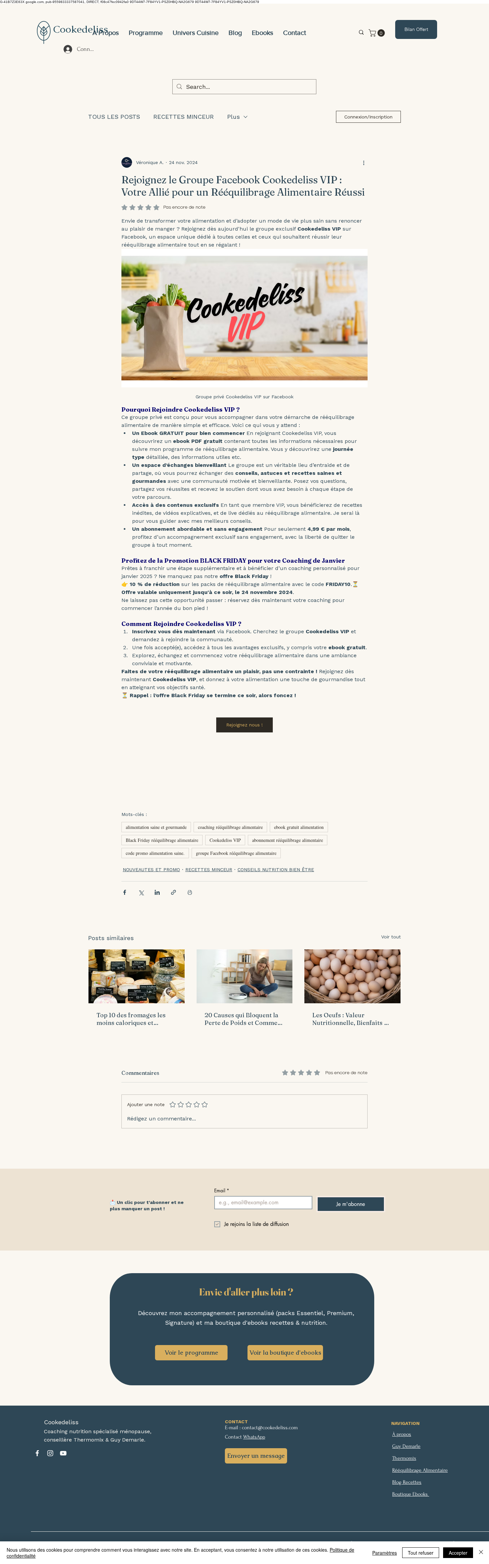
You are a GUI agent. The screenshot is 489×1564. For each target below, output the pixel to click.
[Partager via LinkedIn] (157, 892)
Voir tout (391, 936)
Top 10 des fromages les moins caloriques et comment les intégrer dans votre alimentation (135, 1019)
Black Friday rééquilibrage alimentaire (162, 840)
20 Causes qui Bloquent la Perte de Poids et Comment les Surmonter (244, 1019)
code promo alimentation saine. (155, 853)
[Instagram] (50, 1453)
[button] (196, 32)
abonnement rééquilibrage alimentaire (287, 840)
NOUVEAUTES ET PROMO (151, 869)
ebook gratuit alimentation (299, 827)
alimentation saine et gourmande (156, 827)
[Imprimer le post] (190, 892)
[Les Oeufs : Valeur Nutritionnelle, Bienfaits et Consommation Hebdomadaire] (352, 976)
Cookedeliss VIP (225, 840)
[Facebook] (37, 1453)
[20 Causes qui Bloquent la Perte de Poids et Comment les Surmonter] (245, 976)
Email (221, 1190)
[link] (378, 33)
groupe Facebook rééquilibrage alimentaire (236, 853)
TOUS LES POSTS (114, 116)
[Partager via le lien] (173, 892)
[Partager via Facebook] (124, 892)
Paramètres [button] (384, 1552)
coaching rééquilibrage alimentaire (230, 827)
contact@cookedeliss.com (270, 1428)
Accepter (458, 1552)
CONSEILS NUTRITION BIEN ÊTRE (276, 869)
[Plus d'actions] (364, 162)
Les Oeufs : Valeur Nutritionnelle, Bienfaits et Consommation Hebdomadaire (351, 1019)
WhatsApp (254, 1437)
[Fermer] (481, 1553)
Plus (233, 116)
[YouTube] (63, 1453)
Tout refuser (420, 1552)
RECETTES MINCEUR (183, 116)
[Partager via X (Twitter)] (141, 892)
